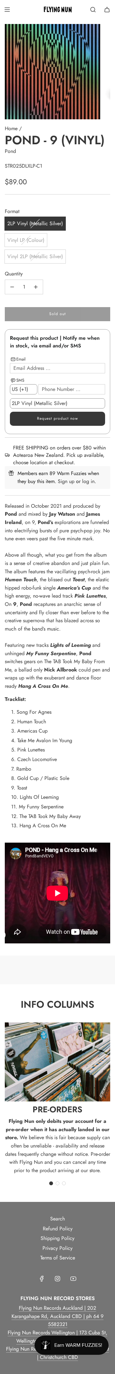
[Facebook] (42, 1279)
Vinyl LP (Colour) (25, 240)
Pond (10, 151)
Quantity (14, 273)
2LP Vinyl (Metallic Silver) (35, 223)
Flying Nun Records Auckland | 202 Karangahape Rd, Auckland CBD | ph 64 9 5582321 (57, 1316)
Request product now (57, 418)
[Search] (93, 10)
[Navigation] (7, 10)
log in (88, 481)
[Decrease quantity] (12, 287)
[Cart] (107, 10)
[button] (51, 1183)
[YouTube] (73, 1279)
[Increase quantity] (36, 287)
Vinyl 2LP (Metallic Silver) (35, 256)
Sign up (66, 481)
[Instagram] (57, 1279)
